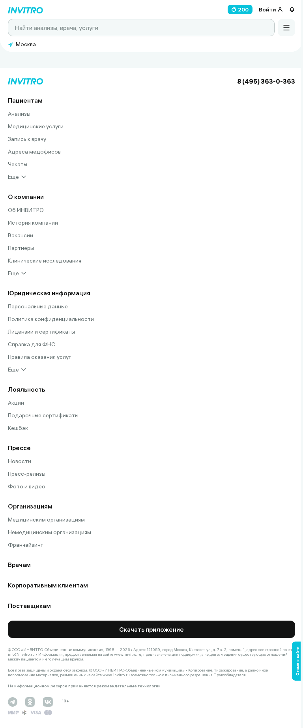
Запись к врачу (27, 139)
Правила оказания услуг (39, 356)
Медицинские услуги (36, 126)
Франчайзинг (25, 544)
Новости (19, 461)
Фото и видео (26, 486)
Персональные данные (38, 306)
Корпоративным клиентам (48, 585)
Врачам (19, 565)
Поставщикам (29, 606)
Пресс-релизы (26, 473)
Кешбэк (18, 428)
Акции (16, 402)
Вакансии (20, 235)
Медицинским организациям (46, 519)
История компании (33, 222)
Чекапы (17, 164)
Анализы (19, 113)
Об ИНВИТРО (26, 210)
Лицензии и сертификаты (41, 331)
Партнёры (21, 247)
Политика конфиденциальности (51, 319)
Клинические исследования (44, 260)
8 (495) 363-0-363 (266, 81)
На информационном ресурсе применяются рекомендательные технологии (84, 686)
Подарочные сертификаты (43, 415)
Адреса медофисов (34, 151)
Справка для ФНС (31, 344)
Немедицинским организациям (49, 532)
